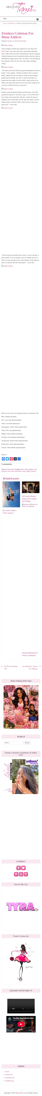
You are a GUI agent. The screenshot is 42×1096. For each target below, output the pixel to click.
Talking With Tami (20, 1093)
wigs (24, 471)
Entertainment (11, 23)
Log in (7, 1071)
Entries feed (8, 1074)
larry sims (10, 471)
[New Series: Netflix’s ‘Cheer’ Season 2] (11, 494)
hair (35, 469)
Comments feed (9, 1077)
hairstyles (4, 471)
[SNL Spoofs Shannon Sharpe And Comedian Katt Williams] (30, 487)
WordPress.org (9, 1081)
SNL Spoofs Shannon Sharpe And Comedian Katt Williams (29, 498)
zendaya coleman (31, 471)
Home (4, 23)
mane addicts (18, 471)
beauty (22, 469)
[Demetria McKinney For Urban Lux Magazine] (30, 576)
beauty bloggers (29, 469)
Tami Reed (23, 41)
